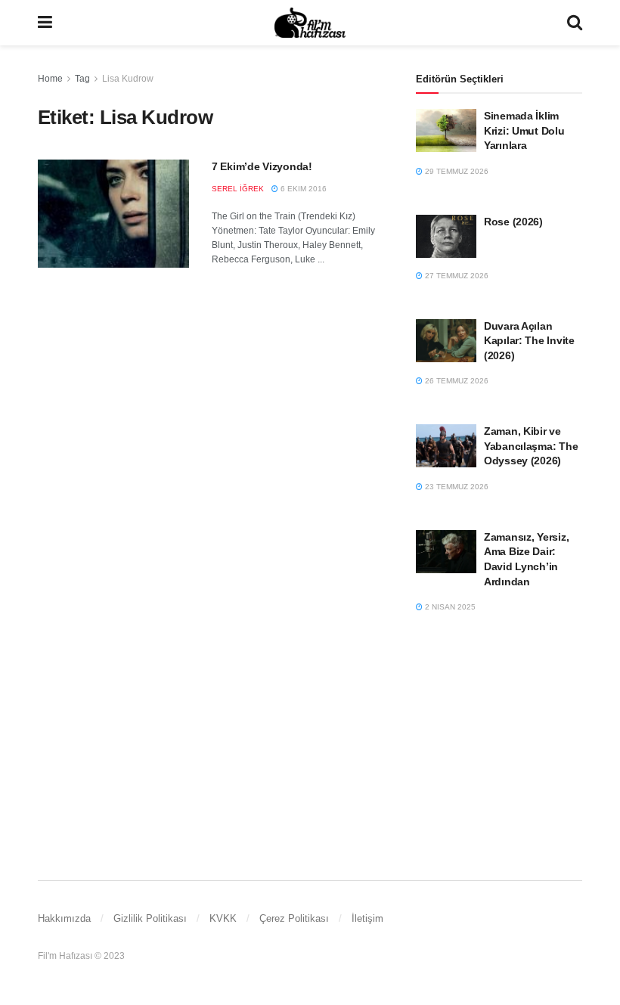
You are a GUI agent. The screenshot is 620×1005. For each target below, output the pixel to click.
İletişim (367, 918)
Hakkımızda (64, 918)
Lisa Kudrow (127, 78)
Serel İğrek (238, 189)
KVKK (223, 918)
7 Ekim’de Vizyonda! (262, 166)
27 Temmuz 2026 (455, 275)
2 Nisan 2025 (449, 607)
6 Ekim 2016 (302, 189)
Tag (82, 78)
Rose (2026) (513, 222)
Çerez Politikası (294, 918)
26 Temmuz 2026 (455, 381)
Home (50, 78)
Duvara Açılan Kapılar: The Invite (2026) (529, 340)
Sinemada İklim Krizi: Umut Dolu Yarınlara (524, 130)
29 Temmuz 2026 (455, 171)
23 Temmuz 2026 (455, 486)
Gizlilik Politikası (150, 918)
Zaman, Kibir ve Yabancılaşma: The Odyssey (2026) (531, 446)
